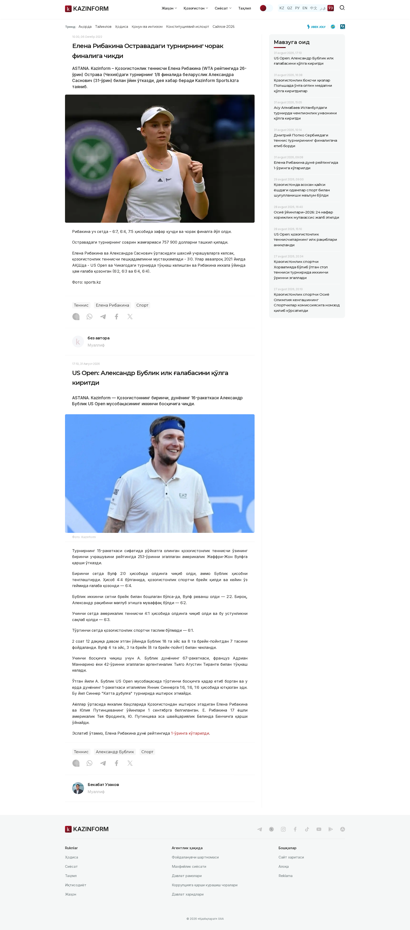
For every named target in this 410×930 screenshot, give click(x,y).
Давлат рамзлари (187, 875)
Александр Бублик (115, 752)
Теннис (81, 305)
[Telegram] (103, 317)
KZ (282, 8)
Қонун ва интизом (147, 26)
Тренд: (70, 27)
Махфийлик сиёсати (189, 866)
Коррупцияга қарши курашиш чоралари (205, 885)
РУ (297, 8)
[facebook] (295, 829)
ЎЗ (330, 8)
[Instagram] (76, 317)
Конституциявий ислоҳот (187, 26)
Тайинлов (103, 26)
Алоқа (284, 866)
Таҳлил (244, 8)
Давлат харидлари (188, 894)
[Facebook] (116, 317)
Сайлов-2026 (223, 26)
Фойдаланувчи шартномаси (195, 857)
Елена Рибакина (112, 305)
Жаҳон (70, 894)
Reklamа (286, 875)
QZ (289, 8)
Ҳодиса (121, 26)
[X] (130, 317)
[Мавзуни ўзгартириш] (266, 8)
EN (305, 8)
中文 (313, 8)
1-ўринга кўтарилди (189, 733)
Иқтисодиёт (75, 885)
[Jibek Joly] (317, 26)
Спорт (142, 305)
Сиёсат (71, 866)
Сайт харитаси (291, 857)
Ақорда (85, 26)
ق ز (323, 8)
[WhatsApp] (89, 317)
